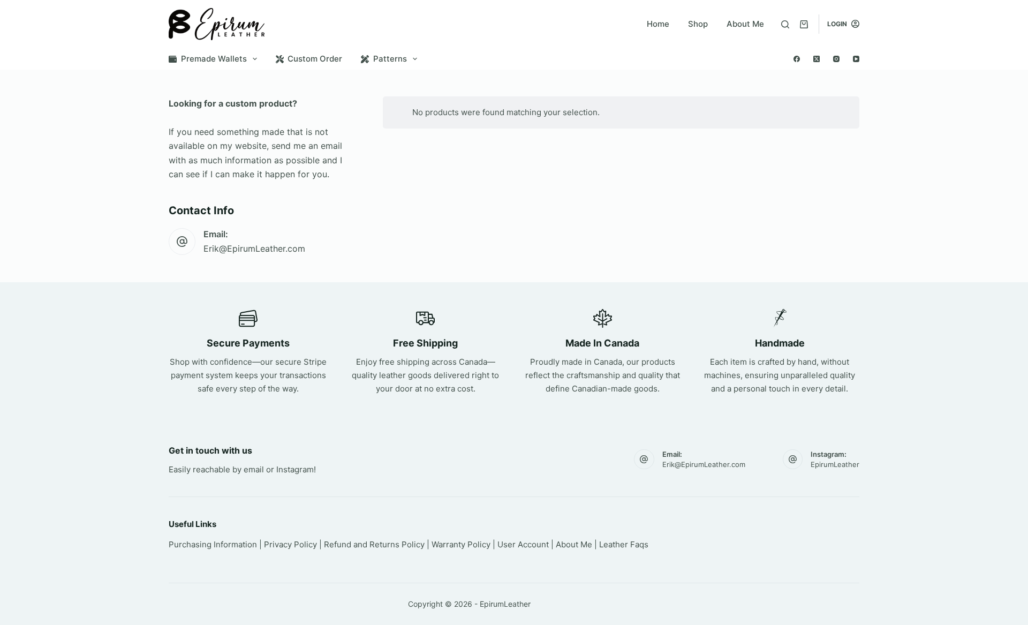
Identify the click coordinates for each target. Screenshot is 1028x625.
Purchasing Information (213, 544)
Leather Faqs (623, 544)
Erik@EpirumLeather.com (254, 248)
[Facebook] (796, 59)
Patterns (390, 59)
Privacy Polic (288, 544)
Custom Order (315, 59)
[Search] (785, 24)
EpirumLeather (835, 464)
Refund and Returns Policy (374, 544)
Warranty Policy (461, 544)
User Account (523, 544)
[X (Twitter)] (816, 59)
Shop (698, 24)
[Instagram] (836, 59)
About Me (745, 24)
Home (658, 24)
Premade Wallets (214, 59)
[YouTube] (856, 59)
